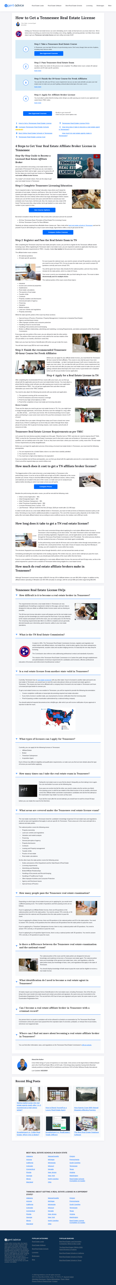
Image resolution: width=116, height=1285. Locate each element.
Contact (54, 1281)
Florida (28, 1172)
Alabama (29, 1156)
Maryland (29, 1182)
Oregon (72, 1156)
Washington (74, 1176)
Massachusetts (53, 1156)
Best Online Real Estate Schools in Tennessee (35, 133)
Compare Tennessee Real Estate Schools (34, 127)
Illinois (28, 1179)
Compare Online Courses (58, 232)
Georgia (29, 1176)
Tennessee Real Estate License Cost (32, 137)
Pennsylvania (74, 1159)
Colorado (29, 1166)
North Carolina (53, 1179)
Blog (33, 1259)
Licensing (89, 5)
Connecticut (30, 1169)
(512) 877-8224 (69, 1277)
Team (63, 1279)
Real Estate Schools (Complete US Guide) (77, 1180)
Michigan (51, 1159)
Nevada (51, 1169)
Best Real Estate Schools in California (71, 1253)
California (29, 1163)
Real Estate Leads (38, 5)
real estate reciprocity (44, 680)
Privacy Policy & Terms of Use (41, 1281)
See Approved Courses (49, 53)
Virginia (72, 1172)
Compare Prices (46, 487)
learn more (37, 70)
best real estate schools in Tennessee (81, 225)
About (67, 1279)
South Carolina (75, 1163)
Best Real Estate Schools (74, 5)
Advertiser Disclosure (39, 1279)
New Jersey (52, 1172)
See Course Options (42, 210)
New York (51, 1176)
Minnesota (51, 1163)
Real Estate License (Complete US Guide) (77, 1222)
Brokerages (100, 5)
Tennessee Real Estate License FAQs (75, 123)
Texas (72, 1169)
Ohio (49, 1182)
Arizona (29, 1159)
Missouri (51, 1166)
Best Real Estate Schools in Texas (70, 1260)
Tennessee (73, 1166)
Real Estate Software (54, 5)
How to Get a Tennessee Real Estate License (35, 123)
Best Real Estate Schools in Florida (70, 1257)
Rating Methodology (53, 1279)
